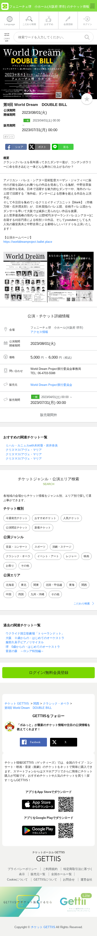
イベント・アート (48, 556)
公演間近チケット (17, 527)
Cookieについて (17, 879)
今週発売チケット (17, 518)
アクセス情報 (39, 332)
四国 (21, 594)
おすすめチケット (45, 518)
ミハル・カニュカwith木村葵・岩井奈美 (32, 445)
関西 (84, 584)
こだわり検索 (82, 603)
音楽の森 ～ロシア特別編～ (25, 651)
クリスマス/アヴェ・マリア (24, 449)
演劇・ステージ (61, 546)
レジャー (71, 556)
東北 (23, 584)
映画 (86, 556)
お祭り (10, 565)
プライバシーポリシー (22, 869)
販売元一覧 (38, 874)
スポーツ (40, 546)
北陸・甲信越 (54, 584)
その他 (25, 565)
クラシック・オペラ (18, 556)
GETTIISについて (45, 879)
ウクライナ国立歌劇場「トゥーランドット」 (35, 633)
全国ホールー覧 (61, 874)
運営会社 (86, 879)
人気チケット (71, 518)
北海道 (10, 584)
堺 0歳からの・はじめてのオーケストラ (33, 646)
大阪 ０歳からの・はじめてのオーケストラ (35, 638)
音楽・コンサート (17, 546)
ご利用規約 (50, 869)
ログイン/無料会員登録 (48, 673)
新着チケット (43, 527)
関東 (36, 584)
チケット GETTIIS (43, 927)
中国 (8, 594)
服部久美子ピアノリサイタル (25, 642)
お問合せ (69, 879)
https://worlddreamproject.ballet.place (27, 241)
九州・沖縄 (37, 594)
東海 (71, 584)
